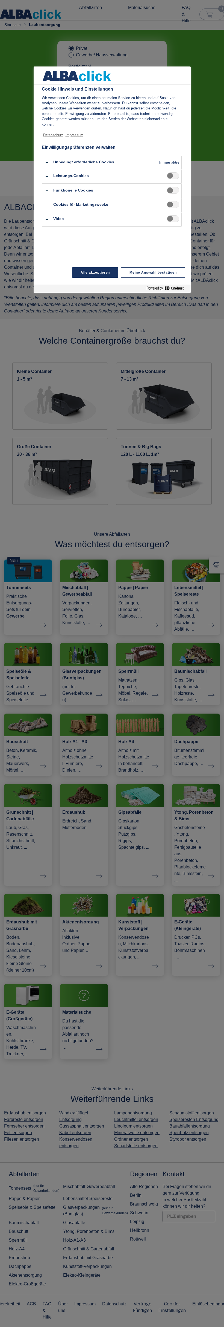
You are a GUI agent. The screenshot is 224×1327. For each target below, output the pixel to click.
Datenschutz (53, 135)
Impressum (74, 135)
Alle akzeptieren (95, 272)
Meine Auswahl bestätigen (152, 272)
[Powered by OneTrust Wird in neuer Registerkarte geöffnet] (167, 289)
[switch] (173, 175)
